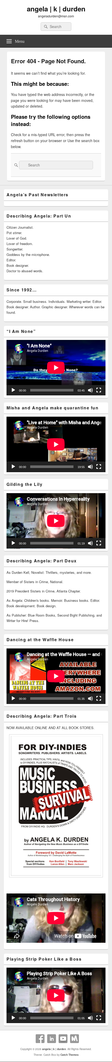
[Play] (13, 390)
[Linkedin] (51, 1038)
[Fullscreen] (98, 390)
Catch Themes (69, 1055)
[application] (56, 367)
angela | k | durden (56, 8)
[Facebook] (40, 1038)
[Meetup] (74, 1038)
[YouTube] (63, 1038)
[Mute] (90, 390)
